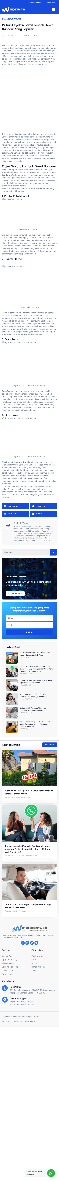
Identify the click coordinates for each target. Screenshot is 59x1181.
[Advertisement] (29, 97)
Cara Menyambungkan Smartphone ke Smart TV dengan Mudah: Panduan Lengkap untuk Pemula (35, 724)
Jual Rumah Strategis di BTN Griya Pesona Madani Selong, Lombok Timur (36, 654)
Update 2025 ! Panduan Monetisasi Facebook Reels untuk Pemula (33, 709)
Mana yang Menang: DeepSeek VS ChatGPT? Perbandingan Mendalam (33, 695)
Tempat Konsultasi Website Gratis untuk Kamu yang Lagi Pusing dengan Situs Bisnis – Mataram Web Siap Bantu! (36, 668)
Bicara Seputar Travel (11, 19)
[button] (53, 9)
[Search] (53, 552)
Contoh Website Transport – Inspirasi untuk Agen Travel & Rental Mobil (36, 681)
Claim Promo (15, 593)
